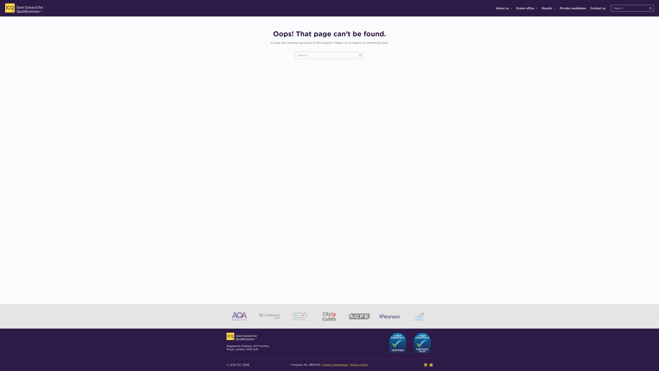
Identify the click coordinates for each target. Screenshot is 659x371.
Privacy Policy (359, 365)
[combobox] (326, 55)
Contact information (335, 365)
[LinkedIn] (425, 365)
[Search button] (650, 8)
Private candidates (573, 8)
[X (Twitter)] (431, 365)
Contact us (597, 8)
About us (502, 8)
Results (547, 8)
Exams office (525, 8)
